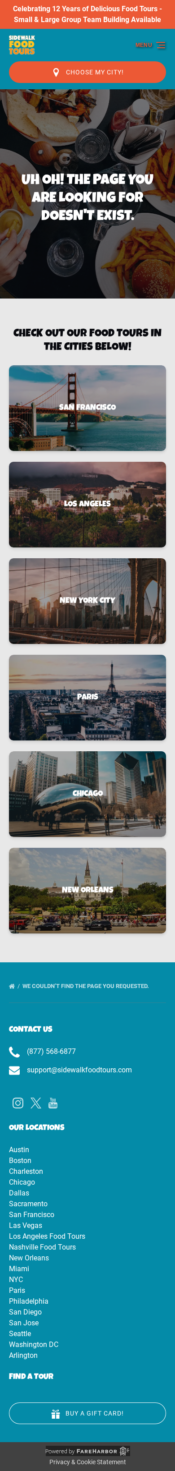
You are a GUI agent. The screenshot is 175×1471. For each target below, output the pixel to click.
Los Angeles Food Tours (47, 1236)
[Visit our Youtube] (52, 1103)
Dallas (19, 1193)
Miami (19, 1268)
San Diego (25, 1312)
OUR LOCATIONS (37, 1128)
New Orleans (29, 1258)
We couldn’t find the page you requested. (86, 986)
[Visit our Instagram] (18, 1103)
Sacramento (28, 1204)
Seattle (20, 1333)
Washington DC (33, 1344)
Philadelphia (28, 1301)
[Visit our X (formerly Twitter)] (36, 1103)
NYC (16, 1279)
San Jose (24, 1323)
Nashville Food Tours (42, 1247)
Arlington (23, 1355)
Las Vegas (25, 1225)
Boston (20, 1160)
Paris (17, 1290)
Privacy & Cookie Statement (87, 1462)
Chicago (22, 1182)
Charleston (26, 1171)
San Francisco (31, 1214)
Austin (19, 1149)
